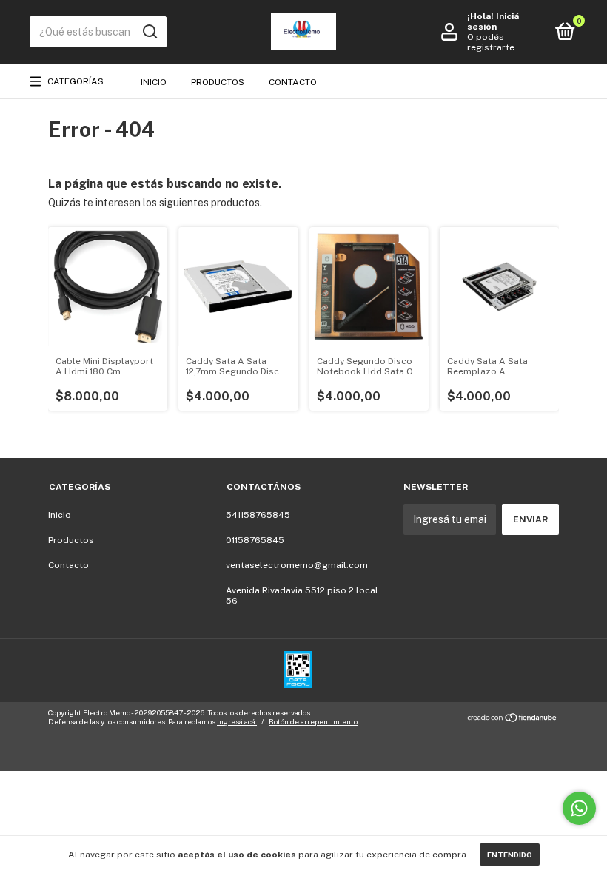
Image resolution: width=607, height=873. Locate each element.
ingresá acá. (237, 721)
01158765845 (255, 540)
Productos (217, 82)
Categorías (75, 81)
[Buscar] (149, 31)
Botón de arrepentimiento (313, 721)
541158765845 (258, 515)
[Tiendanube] (512, 719)
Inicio (154, 82)
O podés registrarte (490, 42)
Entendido (509, 854)
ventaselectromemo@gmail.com (297, 565)
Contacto (293, 82)
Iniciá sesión (493, 21)
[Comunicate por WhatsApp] (579, 808)
